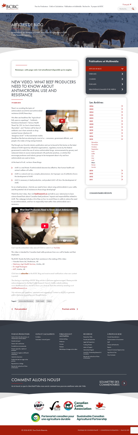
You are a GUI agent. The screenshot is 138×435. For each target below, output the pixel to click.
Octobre (94, 147)
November (94, 144)
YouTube (57, 247)
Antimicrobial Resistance (26, 301)
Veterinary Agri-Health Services (24, 264)
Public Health (40, 301)
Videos (49, 301)
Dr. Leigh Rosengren (20, 266)
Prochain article (68, 309)
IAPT (14, 269)
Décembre (94, 142)
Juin (92, 156)
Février (93, 165)
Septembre (94, 149)
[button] (127, 4)
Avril (92, 160)
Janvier (93, 167)
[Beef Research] (10, 6)
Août (92, 151)
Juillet (93, 154)
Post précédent (21, 309)
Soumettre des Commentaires (109, 383)
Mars (93, 163)
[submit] (133, 9)
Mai (92, 158)
